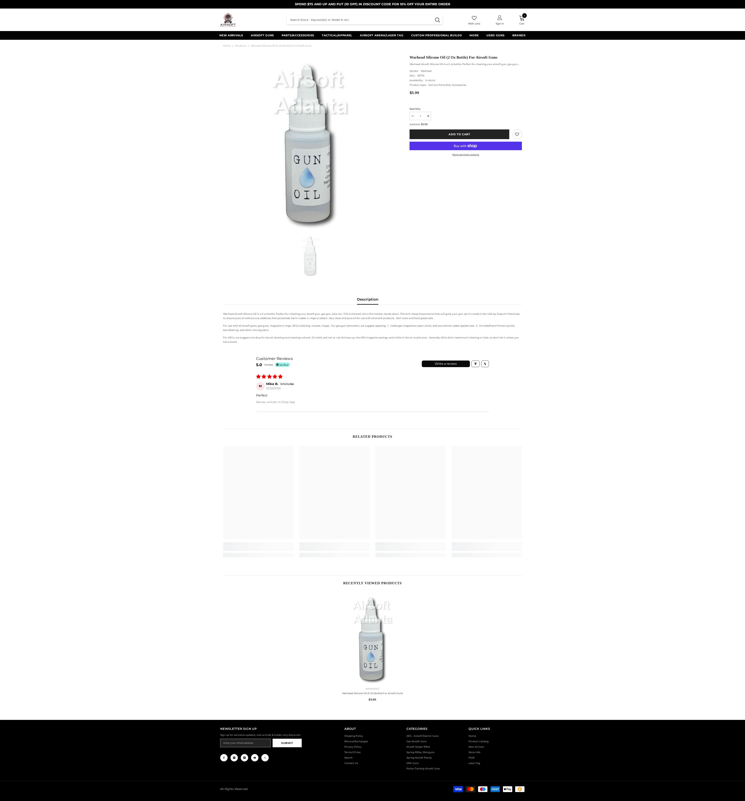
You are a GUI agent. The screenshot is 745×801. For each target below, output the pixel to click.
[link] (517, 134)
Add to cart (459, 134)
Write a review (446, 364)
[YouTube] (254, 757)
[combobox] (359, 19)
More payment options (465, 154)
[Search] (365, 19)
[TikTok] (244, 757)
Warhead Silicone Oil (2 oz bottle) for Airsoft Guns (372, 693)
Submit (287, 743)
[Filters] (475, 364)
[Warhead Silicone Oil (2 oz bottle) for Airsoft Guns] (372, 638)
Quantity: (415, 108)
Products (240, 45)
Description (368, 299)
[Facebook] (224, 757)
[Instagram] (234, 757)
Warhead (426, 70)
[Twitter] (265, 757)
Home (227, 45)
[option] (310, 141)
